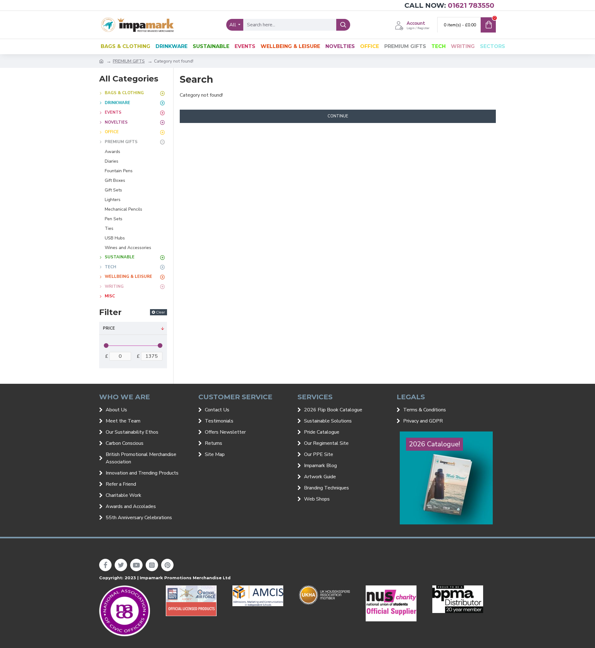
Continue (338, 116)
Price (109, 328)
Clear (160, 312)
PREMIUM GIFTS (129, 61)
